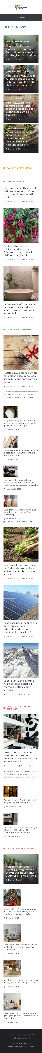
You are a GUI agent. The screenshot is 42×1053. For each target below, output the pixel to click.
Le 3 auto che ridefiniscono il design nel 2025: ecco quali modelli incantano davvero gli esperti (20, 830)
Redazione (29, 1047)
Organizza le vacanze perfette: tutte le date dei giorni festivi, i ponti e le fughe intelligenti (21, 452)
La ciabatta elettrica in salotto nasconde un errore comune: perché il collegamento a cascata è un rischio (21, 482)
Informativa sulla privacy (21, 1043)
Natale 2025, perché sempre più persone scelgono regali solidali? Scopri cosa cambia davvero (20, 108)
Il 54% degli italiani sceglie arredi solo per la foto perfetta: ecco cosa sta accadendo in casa (20, 947)
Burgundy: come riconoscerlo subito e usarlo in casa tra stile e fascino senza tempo (21, 512)
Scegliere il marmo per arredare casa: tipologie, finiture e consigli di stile (21, 981)
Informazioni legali (15, 1047)
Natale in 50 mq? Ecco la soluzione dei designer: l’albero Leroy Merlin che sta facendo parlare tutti (20, 911)
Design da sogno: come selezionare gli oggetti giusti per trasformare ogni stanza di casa (21, 1015)
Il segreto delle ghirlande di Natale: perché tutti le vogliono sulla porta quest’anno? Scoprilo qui (20, 423)
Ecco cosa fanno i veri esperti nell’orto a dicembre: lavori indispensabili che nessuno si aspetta (19, 138)
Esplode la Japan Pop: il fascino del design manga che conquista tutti (20, 801)
